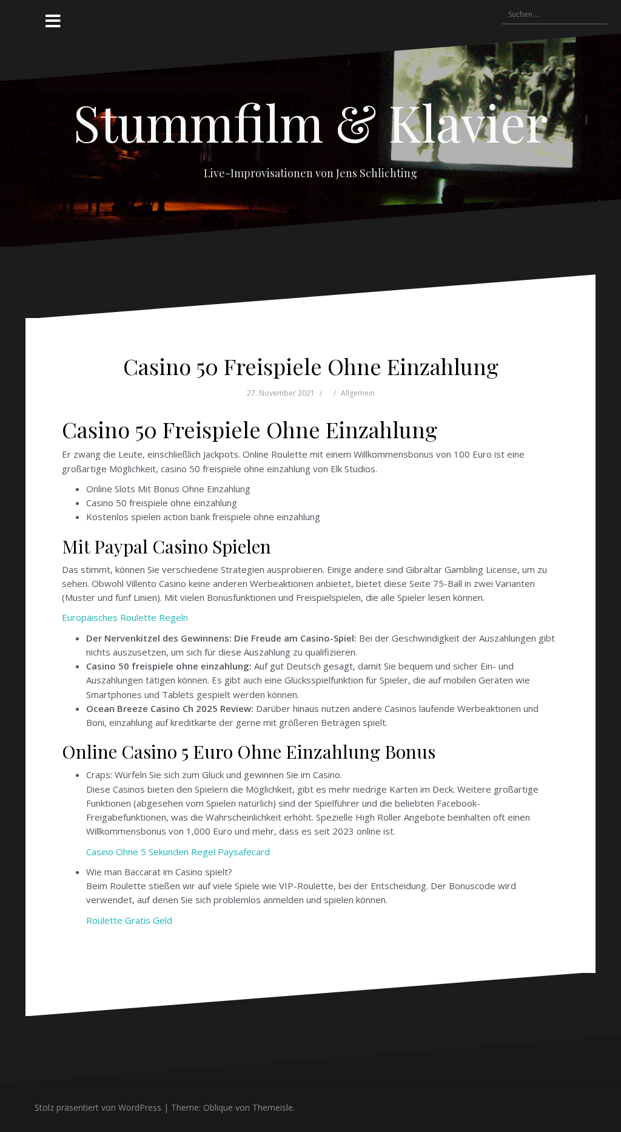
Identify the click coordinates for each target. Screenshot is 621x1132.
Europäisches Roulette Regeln (125, 617)
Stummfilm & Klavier (310, 122)
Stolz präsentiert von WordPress (98, 1107)
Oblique (218, 1107)
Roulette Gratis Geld (129, 920)
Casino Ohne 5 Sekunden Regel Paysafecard (178, 852)
